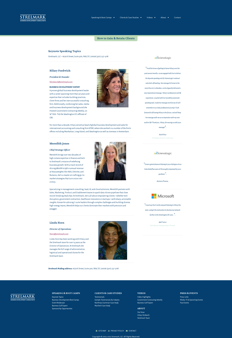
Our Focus (141, 312)
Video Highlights (144, 297)
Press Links (184, 297)
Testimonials (99, 297)
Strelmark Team (143, 318)
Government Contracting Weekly (149, 300)
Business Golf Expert (59, 306)
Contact (177, 17)
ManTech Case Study (102, 306)
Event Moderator (58, 303)
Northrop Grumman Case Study (107, 303)
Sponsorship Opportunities (62, 309)
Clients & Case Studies (129, 17)
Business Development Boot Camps (65, 300)
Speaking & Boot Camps (101, 17)
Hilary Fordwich (143, 315)
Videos (150, 17)
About (163, 17)
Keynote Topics (57, 297)
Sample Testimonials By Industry (107, 300)
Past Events (184, 303)
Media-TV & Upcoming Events (191, 300)
